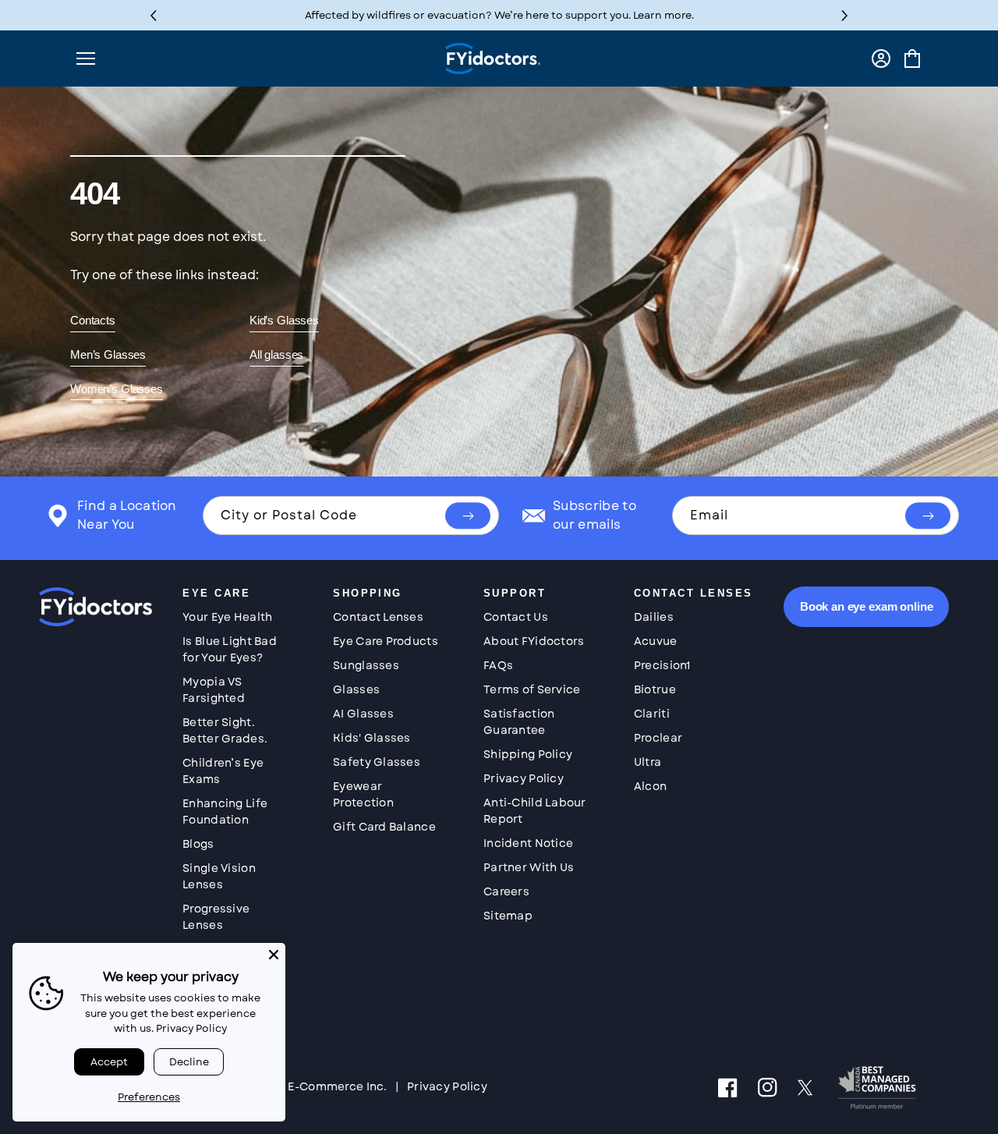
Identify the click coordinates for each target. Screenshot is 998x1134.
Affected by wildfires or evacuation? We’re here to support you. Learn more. (499, 15)
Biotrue (655, 689)
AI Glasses (363, 713)
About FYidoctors (533, 641)
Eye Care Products (385, 641)
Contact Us (515, 617)
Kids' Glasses (372, 738)
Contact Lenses (378, 617)
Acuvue (656, 641)
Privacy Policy (523, 778)
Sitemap (508, 915)
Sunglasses (366, 665)
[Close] (273, 954)
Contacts (92, 320)
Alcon (650, 786)
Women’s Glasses (116, 388)
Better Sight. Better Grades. (224, 730)
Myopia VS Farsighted (213, 690)
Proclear (658, 738)
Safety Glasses (376, 762)
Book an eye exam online (866, 606)
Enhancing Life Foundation (224, 811)
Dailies (654, 617)
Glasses (356, 689)
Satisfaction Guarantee (518, 722)
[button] (844, 15)
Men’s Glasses (108, 354)
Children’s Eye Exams (223, 771)
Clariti (652, 713)
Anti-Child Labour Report (534, 811)
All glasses (276, 354)
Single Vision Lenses (219, 876)
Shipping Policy (527, 754)
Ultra (647, 762)
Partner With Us (528, 867)
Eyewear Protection (363, 794)
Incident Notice (528, 843)
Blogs (198, 844)
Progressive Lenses (216, 917)
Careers (506, 891)
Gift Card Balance (384, 827)
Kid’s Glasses (284, 320)
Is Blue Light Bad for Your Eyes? (229, 649)
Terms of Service (531, 689)
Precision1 (662, 665)
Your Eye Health (227, 617)
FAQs (498, 665)
